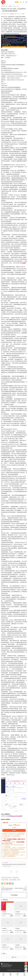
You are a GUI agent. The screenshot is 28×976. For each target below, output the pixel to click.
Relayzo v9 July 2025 (6, 877)
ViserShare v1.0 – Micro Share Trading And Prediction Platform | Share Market (20, 914)
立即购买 (14, 830)
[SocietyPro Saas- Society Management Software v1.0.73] (7, 906)
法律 (19, 879)
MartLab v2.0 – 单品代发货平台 (20, 947)
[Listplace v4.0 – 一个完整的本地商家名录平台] (7, 939)
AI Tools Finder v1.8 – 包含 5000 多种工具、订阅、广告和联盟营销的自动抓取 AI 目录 (20, 930)
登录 (15, 957)
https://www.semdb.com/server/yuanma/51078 (13, 864)
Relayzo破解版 (13, 879)
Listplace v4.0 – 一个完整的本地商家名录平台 (7, 947)
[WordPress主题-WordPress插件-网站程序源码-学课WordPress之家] (3, 2)
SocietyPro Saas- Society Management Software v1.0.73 (7, 914)
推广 (24, 13)
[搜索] (21, 2)
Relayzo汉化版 (5, 879)
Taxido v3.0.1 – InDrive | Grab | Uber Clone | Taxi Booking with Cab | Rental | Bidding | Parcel (7, 930)
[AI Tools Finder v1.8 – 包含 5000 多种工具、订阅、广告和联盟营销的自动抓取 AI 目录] (20, 922)
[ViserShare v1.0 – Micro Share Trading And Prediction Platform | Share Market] (20, 906)
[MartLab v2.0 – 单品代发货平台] (20, 939)
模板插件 (12, 13)
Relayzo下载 (15, 877)
